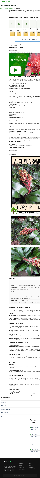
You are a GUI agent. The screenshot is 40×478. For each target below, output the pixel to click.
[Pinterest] (5, 470)
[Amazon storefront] (13, 470)
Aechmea (2, 399)
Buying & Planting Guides (22, 470)
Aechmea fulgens (34, 444)
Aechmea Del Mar (4, 402)
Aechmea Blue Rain (4, 401)
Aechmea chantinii (4, 406)
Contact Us (30, 463)
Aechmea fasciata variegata (5, 409)
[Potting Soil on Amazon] (33, 24)
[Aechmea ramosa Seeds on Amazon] (12, 24)
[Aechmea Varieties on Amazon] (26, 24)
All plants (20, 465)
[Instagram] (11, 470)
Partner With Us (31, 468)
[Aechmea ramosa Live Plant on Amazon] (19, 24)
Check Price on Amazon (12, 33)
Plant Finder (21, 463)
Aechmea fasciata (4, 408)
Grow (7, 462)
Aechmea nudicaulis (4, 413)
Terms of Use (30, 465)
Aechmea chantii (3, 405)
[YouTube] (8, 470)
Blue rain (2, 416)
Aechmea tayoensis (4, 415)
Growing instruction (9, 8)
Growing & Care (21, 467)
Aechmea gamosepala (4, 412)
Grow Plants (2, 8)
